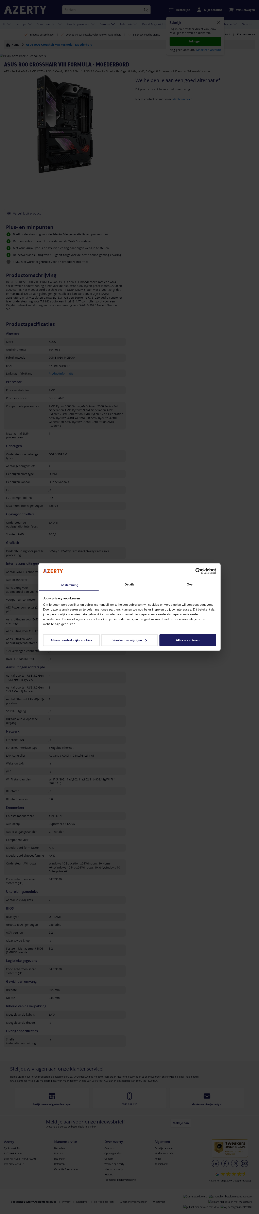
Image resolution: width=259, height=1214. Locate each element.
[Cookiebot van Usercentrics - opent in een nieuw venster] (198, 571)
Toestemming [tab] (68, 585)
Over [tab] (190, 584)
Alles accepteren (188, 640)
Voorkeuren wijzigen (127, 640)
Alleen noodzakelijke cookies (71, 640)
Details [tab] (130, 584)
